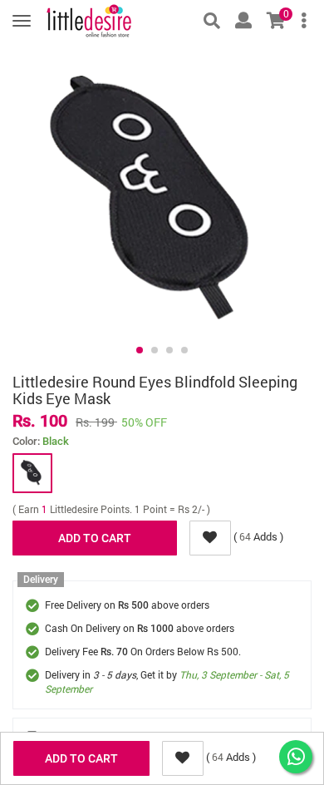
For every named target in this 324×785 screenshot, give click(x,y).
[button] (139, 350)
